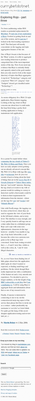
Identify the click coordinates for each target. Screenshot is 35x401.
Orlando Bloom (7, 203)
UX (18, 10)
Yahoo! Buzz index (23, 182)
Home (2, 1)
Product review (24, 330)
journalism (26, 10)
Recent (17, 333)
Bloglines (4, 33)
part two (23, 39)
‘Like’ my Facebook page (10, 355)
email (10, 352)
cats (14, 200)
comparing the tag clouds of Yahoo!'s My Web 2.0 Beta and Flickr (15, 162)
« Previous (5, 333)
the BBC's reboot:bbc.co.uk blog (16, 280)
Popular (22, 333)
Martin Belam (4, 24)
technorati (10, 174)
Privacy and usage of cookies (9, 393)
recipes (23, 200)
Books (6, 1)
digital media (4, 12)
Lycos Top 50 (24, 179)
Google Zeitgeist (7, 182)
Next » (28, 333)
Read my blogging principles (9, 390)
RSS (2, 352)
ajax (29, 172)
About (19, 1)
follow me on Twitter (20, 352)
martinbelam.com (24, 344)
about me (23, 347)
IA (21, 10)
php (2, 174)
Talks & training (13, 1)
